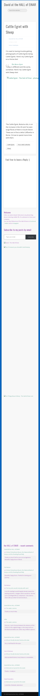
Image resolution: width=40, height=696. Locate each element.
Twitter (21, 15)
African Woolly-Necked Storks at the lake (17, 640)
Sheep (9, 148)
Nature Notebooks (13, 45)
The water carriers (11, 608)
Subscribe (31, 237)
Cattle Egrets (10, 145)
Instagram (16, 223)
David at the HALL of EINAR (20, 4)
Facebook (17, 15)
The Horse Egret (17, 64)
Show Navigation (31, 17)
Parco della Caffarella (24, 145)
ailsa (5, 619)
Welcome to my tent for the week (15, 668)
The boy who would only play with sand (17, 588)
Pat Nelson (7, 567)
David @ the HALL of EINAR (16, 39)
